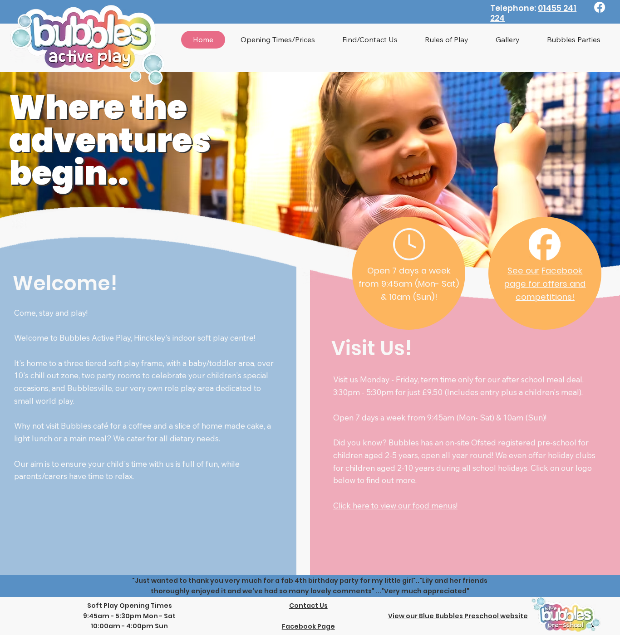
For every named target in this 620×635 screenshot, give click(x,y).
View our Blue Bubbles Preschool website (458, 615)
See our (523, 270)
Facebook (561, 270)
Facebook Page (308, 626)
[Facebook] (599, 7)
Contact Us (308, 605)
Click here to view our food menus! (395, 505)
